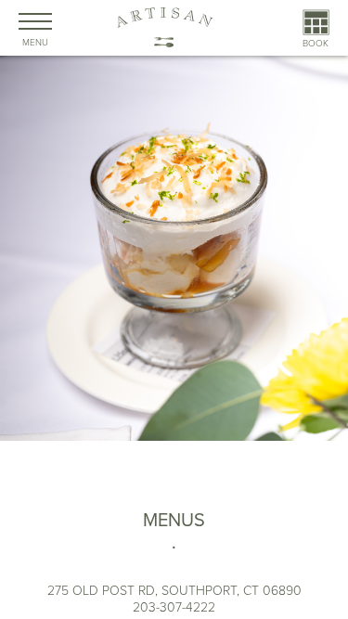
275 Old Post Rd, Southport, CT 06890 (174, 591)
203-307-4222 (174, 607)
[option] (174, 312)
